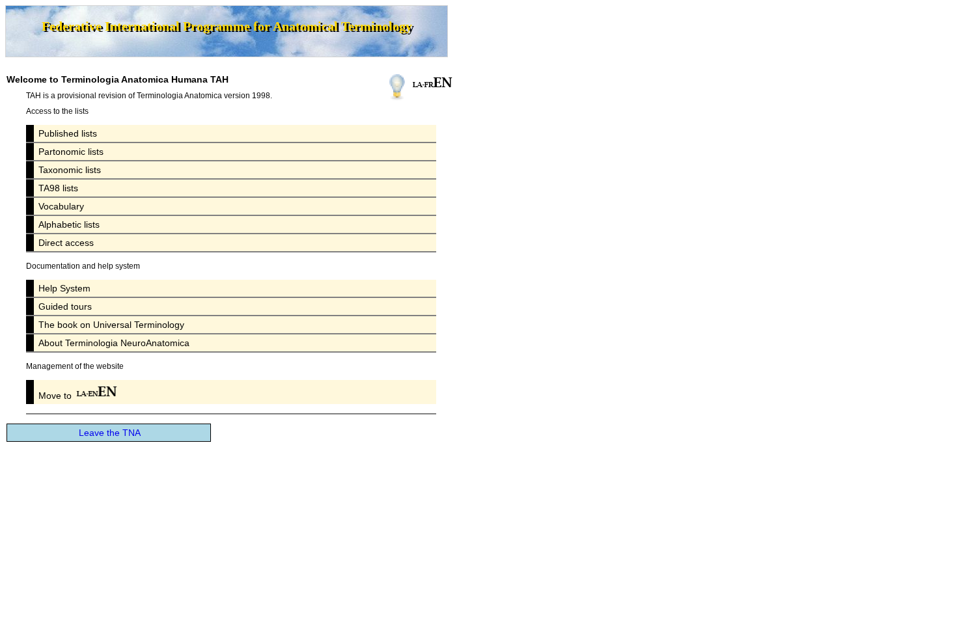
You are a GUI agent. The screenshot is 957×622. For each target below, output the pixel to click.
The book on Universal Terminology (111, 324)
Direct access (66, 242)
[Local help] (397, 87)
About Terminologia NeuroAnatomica (113, 343)
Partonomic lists (71, 151)
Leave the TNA (110, 432)
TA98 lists (58, 188)
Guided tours (65, 306)
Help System (64, 288)
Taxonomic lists (69, 170)
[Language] (433, 82)
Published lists (67, 133)
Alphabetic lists (69, 224)
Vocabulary (61, 206)
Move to (56, 395)
